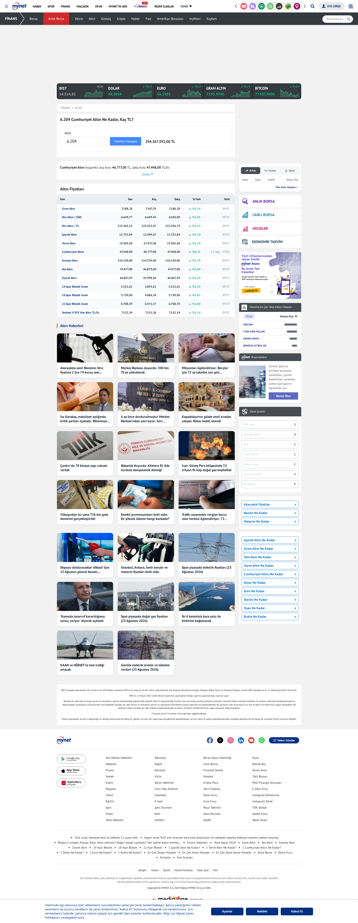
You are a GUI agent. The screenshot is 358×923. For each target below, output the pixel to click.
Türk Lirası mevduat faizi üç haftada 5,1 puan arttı (106, 837)
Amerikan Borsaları (170, 19)
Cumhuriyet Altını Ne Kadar (263, 574)
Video (109, 814)
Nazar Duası (259, 820)
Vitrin (158, 776)
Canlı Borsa (210, 764)
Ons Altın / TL (70, 226)
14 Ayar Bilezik (102, 847)
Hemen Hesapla (125, 141)
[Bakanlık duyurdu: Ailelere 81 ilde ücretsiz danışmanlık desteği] (146, 445)
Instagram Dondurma (265, 795)
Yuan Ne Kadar (254, 608)
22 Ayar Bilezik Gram (75, 304)
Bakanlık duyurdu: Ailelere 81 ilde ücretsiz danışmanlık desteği (145, 467)
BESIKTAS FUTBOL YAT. (255, 345)
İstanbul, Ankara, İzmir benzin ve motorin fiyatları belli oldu (144, 569)
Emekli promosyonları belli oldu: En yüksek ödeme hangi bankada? (145, 516)
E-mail (159, 801)
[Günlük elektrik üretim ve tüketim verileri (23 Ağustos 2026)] (146, 645)
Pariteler (165, 857)
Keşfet (207, 820)
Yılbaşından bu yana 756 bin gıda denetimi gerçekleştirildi (84, 516)
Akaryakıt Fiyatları (257, 504)
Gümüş (106, 19)
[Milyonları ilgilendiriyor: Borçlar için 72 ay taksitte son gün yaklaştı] (207, 347)
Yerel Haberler (114, 820)
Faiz (148, 19)
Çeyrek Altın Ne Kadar (259, 540)
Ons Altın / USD (71, 217)
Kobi (157, 814)
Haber (135, 19)
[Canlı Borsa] (279, 6)
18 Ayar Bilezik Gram (75, 295)
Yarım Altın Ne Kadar (259, 565)
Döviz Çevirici (257, 411)
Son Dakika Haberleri (119, 758)
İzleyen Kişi (286, 316)
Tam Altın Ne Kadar (257, 557)
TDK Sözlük (259, 807)
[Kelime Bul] (270, 6)
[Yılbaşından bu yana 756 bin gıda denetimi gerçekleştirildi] (85, 494)
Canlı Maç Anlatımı (166, 789)
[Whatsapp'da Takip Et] (262, 740)
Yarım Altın (69, 243)
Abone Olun (283, 396)
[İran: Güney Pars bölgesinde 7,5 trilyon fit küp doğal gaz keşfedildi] (207, 445)
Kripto (121, 19)
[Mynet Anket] (243, 6)
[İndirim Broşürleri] (252, 6)
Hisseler (208, 776)
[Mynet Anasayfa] (19, 5)
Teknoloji (160, 758)
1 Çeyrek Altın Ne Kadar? (184, 847)
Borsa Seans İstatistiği (217, 758)
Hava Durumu (212, 814)
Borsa (33, 19)
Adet (67, 133)
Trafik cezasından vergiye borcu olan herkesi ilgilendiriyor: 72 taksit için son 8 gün (204, 516)
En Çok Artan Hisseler (196, 852)
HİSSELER (260, 228)
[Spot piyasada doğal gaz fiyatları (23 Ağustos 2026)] (146, 596)
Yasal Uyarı (203, 870)
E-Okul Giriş (260, 789)
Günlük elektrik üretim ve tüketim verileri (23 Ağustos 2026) (145, 667)
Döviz (79, 19)
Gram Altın (68, 208)
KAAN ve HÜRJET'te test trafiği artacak (82, 667)
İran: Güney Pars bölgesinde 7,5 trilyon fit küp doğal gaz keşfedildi (206, 467)
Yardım (155, 870)
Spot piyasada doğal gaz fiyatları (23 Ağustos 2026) (144, 618)
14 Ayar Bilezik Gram (75, 286)
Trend (109, 795)
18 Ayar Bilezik (127, 847)
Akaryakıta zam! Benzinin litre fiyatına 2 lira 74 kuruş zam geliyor (81, 370)
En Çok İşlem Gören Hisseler (234, 852)
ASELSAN (248, 324)
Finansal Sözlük (213, 770)
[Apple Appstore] (71, 770)
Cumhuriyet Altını (73, 252)
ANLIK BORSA (264, 201)
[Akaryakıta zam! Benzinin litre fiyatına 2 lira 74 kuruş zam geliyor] (85, 347)
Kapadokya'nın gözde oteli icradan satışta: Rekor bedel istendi (206, 419)
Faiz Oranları (185, 857)
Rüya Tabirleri (212, 807)
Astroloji (160, 770)
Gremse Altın (70, 260)
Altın (92, 19)
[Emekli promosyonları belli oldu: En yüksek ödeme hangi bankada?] (146, 494)
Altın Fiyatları (212, 789)
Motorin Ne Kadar (257, 521)
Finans (110, 770)
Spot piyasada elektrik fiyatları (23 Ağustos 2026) (206, 569)
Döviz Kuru (285, 852)
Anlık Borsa (56, 19)
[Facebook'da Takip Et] (210, 740)
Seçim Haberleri (164, 782)
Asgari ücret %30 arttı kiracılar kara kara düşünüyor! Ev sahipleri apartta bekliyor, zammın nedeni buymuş (211, 837)
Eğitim (110, 801)
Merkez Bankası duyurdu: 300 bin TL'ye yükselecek (145, 370)
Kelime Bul (259, 764)
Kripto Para (210, 782)
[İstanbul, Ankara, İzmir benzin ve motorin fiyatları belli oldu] (146, 547)
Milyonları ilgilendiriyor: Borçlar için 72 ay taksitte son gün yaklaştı (205, 370)
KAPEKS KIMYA (251, 338)
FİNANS (11, 18)
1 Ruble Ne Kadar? (130, 852)
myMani (195, 19)
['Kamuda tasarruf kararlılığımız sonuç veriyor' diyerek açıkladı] (85, 596)
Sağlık (158, 764)
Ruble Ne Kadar (255, 616)
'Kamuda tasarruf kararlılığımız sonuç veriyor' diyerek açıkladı (82, 618)
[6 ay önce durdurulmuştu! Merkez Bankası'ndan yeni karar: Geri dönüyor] (146, 396)
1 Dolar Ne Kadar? (71, 852)
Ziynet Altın (69, 278)
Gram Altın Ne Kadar (258, 548)
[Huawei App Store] (71, 782)
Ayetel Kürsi (260, 814)
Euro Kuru (209, 801)
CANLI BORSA (264, 214)
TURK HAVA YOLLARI (254, 331)
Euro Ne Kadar (254, 591)
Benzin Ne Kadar (255, 513)
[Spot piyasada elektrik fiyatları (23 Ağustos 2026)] (207, 547)
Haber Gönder (286, 740)
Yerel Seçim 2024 (225, 842)
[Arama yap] (312, 6)
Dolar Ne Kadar (255, 582)
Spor (108, 807)
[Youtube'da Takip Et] (251, 740)
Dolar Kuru (210, 795)
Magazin (111, 789)
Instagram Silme (262, 801)
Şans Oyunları (163, 807)
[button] (6, 6)
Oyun (255, 758)
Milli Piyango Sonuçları (267, 782)
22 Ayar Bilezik (152, 847)
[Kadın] (297, 6)
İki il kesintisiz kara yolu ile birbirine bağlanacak (201, 618)
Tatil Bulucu (259, 776)
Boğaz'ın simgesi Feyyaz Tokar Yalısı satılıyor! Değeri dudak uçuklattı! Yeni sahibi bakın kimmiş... (119, 842)
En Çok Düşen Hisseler (162, 852)
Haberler (111, 764)
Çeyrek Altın (69, 234)
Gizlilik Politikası (183, 870)
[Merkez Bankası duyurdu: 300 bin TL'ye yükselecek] (146, 347)
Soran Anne (259, 770)
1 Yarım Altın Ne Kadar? (221, 847)
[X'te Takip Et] (220, 740)
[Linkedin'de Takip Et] (241, 740)
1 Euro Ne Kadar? (101, 852)
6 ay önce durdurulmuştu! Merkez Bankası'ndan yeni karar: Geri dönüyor (145, 419)
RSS (215, 870)
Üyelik (166, 870)
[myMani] (141, 6)
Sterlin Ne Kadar (255, 599)
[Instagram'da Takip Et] (230, 740)
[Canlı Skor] (261, 6)
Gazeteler (160, 795)
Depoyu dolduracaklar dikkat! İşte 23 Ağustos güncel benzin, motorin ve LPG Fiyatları (84, 569)
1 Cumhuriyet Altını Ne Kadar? (261, 847)
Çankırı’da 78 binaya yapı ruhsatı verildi (83, 467)
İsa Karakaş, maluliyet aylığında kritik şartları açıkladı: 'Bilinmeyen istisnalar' (84, 419)
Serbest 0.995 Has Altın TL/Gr (80, 312)
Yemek (110, 776)
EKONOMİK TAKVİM (267, 241)
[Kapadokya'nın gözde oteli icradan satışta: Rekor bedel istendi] (207, 396)
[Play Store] (71, 759)
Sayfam (211, 19)
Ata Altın (67, 269)
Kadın (109, 782)
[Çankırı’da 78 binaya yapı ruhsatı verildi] (85, 445)
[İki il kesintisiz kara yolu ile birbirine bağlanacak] (207, 596)
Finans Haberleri (197, 842)
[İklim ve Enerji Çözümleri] (288, 6)
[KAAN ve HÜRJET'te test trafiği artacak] (85, 645)
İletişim (142, 870)
